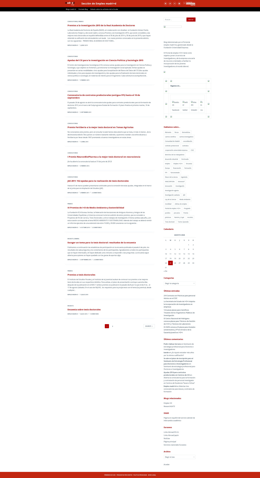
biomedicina (186, 132)
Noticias (167, 438)
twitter (185, 110)
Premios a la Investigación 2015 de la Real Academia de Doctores (101, 25)
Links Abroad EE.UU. (171, 432)
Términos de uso (110, 475)
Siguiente (148, 326)
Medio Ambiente (184, 199)
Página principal (170, 441)
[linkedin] (194, 103)
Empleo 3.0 (168, 403)
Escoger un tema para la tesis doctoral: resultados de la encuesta (102, 242)
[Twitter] (170, 3)
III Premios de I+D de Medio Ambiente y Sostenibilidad (96, 207)
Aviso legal (152, 475)
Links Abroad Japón (171, 435)
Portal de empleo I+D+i (172, 208)
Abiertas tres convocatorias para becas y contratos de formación (179, 389)
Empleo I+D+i (178, 164)
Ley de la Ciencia (170, 199)
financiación (177, 168)
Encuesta (71, 239)
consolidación (187, 141)
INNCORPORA (169, 181)
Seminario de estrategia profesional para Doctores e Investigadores (179, 346)
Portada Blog (83, 9)
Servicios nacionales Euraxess (175, 445)
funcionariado (175, 173)
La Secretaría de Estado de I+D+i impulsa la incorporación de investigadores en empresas (179, 304)
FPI (166, 173)
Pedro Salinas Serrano (172, 344)
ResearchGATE (169, 406)
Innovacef (181, 181)
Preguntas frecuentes (124, 475)
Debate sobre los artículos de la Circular (104, 9)
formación (187, 168)
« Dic (165, 271)
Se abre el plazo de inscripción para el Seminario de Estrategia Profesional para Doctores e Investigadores (178, 361)
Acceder (167, 464)
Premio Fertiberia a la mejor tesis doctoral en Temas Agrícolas (100, 127)
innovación (168, 186)
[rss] (201, 103)
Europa (167, 168)
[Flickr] (174, 3)
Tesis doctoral (169, 222)
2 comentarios (96, 193)
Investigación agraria (172, 190)
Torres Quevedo (183, 222)
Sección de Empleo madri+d (98, 3)
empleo (167, 164)
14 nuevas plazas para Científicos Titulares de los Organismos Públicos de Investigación (179, 312)
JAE (184, 195)
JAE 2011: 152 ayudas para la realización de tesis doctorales (98, 181)
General (76, 239)
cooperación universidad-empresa (176, 150)
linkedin (194, 110)
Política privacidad (140, 475)
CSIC (192, 150)
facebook (175, 110)
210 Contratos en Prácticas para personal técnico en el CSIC (179, 297)
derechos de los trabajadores (174, 155)
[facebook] (175, 103)
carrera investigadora (186, 137)
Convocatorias (73, 21)
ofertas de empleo (181, 204)
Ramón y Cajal (179, 217)
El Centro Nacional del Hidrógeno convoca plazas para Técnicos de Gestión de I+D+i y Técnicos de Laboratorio (179, 321)
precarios (177, 213)
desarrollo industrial (171, 159)
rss (201, 110)
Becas (177, 132)
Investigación (180, 186)
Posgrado (187, 208)
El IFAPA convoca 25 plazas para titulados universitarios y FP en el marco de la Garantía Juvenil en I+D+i (179, 330)
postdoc (167, 213)
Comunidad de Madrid (172, 141)
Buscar (190, 20)
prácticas (168, 217)
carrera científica (170, 137)
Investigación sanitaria (172, 195)
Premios (80, 21)
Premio (185, 213)
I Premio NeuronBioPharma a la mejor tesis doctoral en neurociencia (104, 156)
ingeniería (184, 177)
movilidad (168, 204)
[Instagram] (179, 3)
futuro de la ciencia (171, 177)
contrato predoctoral (172, 146)
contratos (185, 146)
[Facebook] (165, 3)
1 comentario (94, 314)
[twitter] (185, 103)
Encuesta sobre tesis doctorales (84, 309)
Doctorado (185, 159)
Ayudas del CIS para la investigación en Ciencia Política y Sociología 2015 (105, 60)
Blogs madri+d (71, 9)
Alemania (168, 132)
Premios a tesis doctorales (81, 274)
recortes (190, 217)
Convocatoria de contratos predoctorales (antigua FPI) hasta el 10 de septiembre (104, 96)
